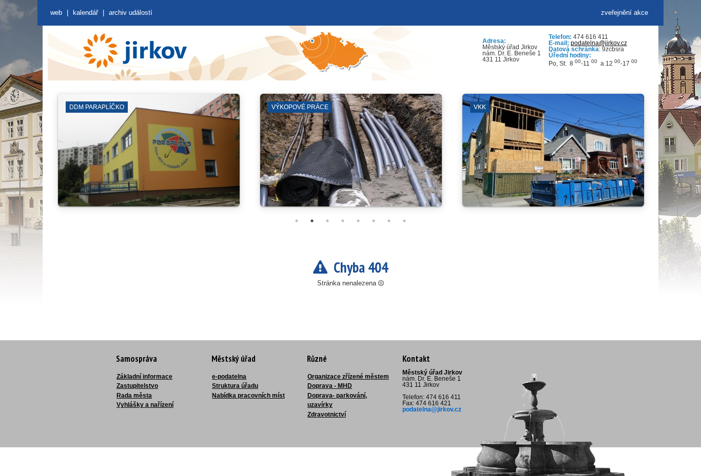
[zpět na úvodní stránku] (135, 50)
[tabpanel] (149, 155)
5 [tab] (358, 221)
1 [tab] (296, 221)
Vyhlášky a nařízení (144, 405)
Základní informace (144, 377)
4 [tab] (343, 221)
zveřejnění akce (624, 12)
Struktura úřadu (235, 386)
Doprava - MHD (329, 386)
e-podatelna (229, 377)
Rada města (134, 395)
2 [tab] (312, 221)
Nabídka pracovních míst (248, 395)
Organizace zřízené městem (348, 377)
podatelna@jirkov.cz (599, 43)
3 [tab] (327, 221)
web (56, 12)
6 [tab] (373, 221)
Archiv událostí (130, 12)
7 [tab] (389, 221)
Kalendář (85, 12)
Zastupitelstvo (137, 386)
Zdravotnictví (326, 414)
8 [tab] (404, 221)
